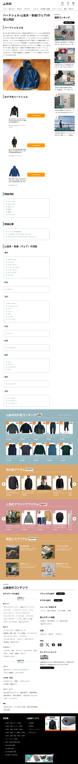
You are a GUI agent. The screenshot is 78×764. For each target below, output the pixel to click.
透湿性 (9, 212)
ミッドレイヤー (12, 384)
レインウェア (11, 214)
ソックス (10, 316)
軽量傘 (17, 653)
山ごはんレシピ (8, 681)
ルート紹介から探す (62, 621)
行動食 (16, 681)
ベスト (9, 370)
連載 (65, 9)
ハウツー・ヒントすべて (10, 698)
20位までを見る (68, 22)
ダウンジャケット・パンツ (11, 607)
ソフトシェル (11, 201)
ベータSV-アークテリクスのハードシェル (19, 234)
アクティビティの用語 (11, 739)
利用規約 (31, 726)
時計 (13, 650)
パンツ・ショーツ (9, 613)
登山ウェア (12, 9)
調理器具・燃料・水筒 (10, 633)
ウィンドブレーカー (9, 616)
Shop (68, 4)
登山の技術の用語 (10, 745)
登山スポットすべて (46, 624)
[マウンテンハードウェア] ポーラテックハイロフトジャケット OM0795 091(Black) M (17, 120)
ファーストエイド (32, 633)
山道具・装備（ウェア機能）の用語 (15, 732)
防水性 (9, 209)
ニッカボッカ (11, 347)
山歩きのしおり (8, 707)
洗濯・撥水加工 (17, 695)
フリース (10, 364)
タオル (5, 653)
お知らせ (70, 9)
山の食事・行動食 (45, 9)
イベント (43, 611)
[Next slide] (74, 484)
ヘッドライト (22, 636)
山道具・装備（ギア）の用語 (13, 723)
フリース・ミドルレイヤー (23, 613)
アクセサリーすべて (9, 656)
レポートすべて (19, 673)
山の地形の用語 (9, 748)
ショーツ (10, 311)
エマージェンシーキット (10, 636)
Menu (73, 4)
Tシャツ (10, 333)
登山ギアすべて (15, 642)
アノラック (11, 262)
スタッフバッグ (29, 639)
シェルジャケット (13, 306)
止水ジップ (11, 207)
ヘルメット (20, 639)
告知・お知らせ (51, 611)
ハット (9, 362)
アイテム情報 (61, 611)
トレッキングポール (9, 639)
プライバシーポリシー (35, 729)
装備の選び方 (24, 692)
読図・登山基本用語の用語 (12, 742)
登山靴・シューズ (20, 630)
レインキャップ (12, 401)
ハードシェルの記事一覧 (15, 232)
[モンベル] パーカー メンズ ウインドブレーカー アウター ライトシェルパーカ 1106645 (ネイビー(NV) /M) (17, 180)
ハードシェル (20, 616)
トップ (5, 9)
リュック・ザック (8, 630)
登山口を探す (51, 621)
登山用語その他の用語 (11, 754)
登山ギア (19, 9)
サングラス (7, 650)
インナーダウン (12, 270)
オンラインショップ (63, 415)
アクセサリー (27, 9)
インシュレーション (13, 267)
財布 (35, 650)
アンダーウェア (12, 265)
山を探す (43, 621)
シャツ (9, 309)
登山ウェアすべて (24, 622)
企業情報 (31, 723)
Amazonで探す (36, 115)
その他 (11, 653)
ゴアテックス (11, 204)
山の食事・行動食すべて (10, 684)
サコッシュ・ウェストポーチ (24, 650)
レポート (35, 9)
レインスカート (12, 403)
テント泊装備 (21, 633)
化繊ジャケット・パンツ (27, 607)
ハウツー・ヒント (57, 9)
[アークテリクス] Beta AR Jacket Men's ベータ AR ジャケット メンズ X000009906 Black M (17, 151)
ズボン (9, 314)
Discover (62, 4)
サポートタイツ (12, 303)
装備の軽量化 (33, 692)
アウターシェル (12, 259)
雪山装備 (6, 642)
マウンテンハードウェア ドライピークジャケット (22, 237)
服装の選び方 (7, 695)
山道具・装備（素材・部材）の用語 (15, 735)
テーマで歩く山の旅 (19, 707)
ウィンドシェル (12, 272)
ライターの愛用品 (8, 673)
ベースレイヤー (12, 367)
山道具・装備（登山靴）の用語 (13, 729)
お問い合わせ (32, 732)
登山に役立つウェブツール (11, 692)
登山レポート (7, 670)
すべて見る (59, 593)
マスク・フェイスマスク (10, 622)
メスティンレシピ (25, 681)
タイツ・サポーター (9, 619)
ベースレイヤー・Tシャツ (20, 610)
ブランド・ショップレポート (21, 670)
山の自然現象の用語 (10, 751)
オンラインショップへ (46, 668)
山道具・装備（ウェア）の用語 (13, 726)
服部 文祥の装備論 (32, 707)
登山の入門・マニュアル (30, 695)
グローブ (10, 289)
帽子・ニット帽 (28, 619)
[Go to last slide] (3, 484)
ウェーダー (11, 275)
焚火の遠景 (7, 710)
